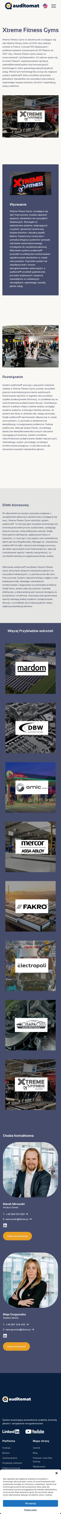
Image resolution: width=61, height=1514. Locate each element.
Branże (6, 1453)
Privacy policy (30, 1510)
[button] (56, 1473)
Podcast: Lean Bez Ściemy (42, 1460)
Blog (35, 1453)
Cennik (36, 1448)
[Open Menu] (53, 6)
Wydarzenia (39, 1466)
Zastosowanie (9, 1458)
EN (45, 5)
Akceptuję (30, 1503)
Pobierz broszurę (11, 1468)
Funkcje (6, 1448)
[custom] (5, 1225)
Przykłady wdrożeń (12, 1463)
